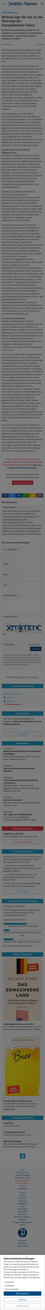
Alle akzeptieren (22, 1293)
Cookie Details (22, 1305)
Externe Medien (12, 1289)
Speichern (22, 1299)
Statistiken (9, 1285)
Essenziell (9, 1282)
